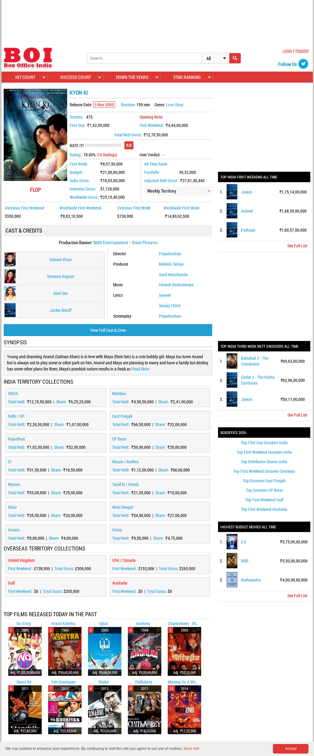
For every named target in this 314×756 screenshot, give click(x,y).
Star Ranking (187, 77)
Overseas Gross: (83, 189)
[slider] (103, 145)
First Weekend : (21, 568)
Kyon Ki (79, 92)
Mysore (14, 484)
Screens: (76, 117)
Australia (119, 583)
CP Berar (119, 439)
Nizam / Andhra (125, 461)
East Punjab (122, 416)
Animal (247, 211)
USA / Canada (124, 560)
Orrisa (117, 530)
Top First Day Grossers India (264, 442)
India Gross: (80, 180)
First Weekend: (152, 125)
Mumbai (119, 393)
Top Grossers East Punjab (264, 481)
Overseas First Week (133, 208)
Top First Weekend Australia (264, 509)
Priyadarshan (170, 254)
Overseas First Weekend (24, 208)
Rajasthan (16, 439)
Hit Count (25, 77)
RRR (244, 561)
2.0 (243, 542)
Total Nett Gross (127, 135)
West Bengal (122, 507)
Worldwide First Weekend (80, 208)
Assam (13, 530)
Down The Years (132, 77)
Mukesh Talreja (171, 264)
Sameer (165, 295)
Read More (140, 369)
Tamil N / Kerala (125, 484)
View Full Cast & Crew (108, 330)
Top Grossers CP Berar (264, 490)
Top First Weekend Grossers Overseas (264, 471)
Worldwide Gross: (84, 197)
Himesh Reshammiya (176, 285)
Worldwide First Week (181, 208)
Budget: (76, 172)
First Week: (79, 164)
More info (191, 748)
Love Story (174, 105)
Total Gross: (65, 568)
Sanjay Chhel (169, 305)
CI (9, 461)
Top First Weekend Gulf (264, 500)
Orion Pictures (144, 242)
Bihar (12, 507)
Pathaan (248, 230)
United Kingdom (21, 560)
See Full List (297, 246)
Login (287, 50)
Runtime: (128, 105)
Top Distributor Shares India (264, 461)
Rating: (76, 155)
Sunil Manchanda (173, 274)
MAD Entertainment (111, 242)
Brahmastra (251, 580)
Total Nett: (17, 402)
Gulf (11, 583)
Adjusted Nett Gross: (161, 180)
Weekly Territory (161, 191)
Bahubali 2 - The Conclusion (254, 361)
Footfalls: (152, 172)
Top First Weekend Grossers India (264, 452)
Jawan (246, 192)
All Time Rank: (156, 164)
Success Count (75, 77)
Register (302, 50)
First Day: (77, 125)
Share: (61, 402)
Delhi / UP (16, 416)
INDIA (13, 393)
